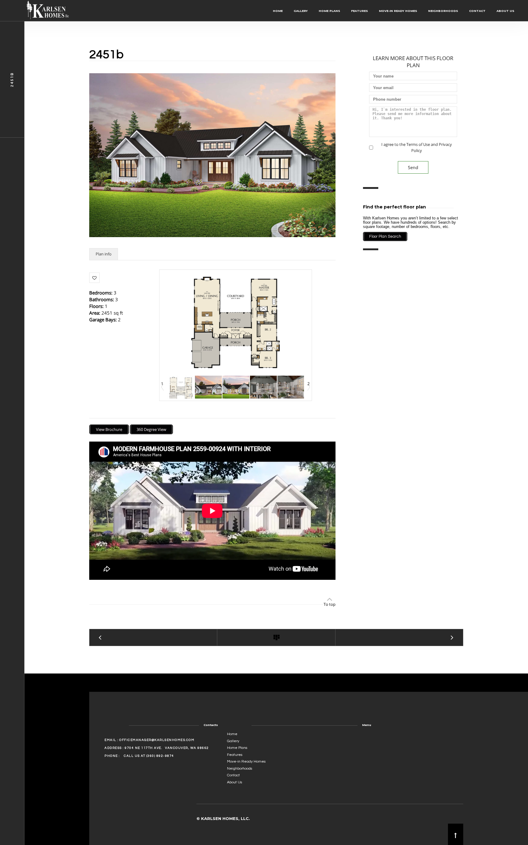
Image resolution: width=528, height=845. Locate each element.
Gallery (301, 11)
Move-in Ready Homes (398, 11)
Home (278, 11)
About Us (505, 11)
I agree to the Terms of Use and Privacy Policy (416, 147)
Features (359, 11)
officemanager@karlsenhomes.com (156, 740)
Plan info (104, 254)
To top (330, 604)
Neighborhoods (443, 11)
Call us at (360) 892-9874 (149, 755)
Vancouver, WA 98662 (187, 747)
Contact (477, 11)
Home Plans (329, 11)
